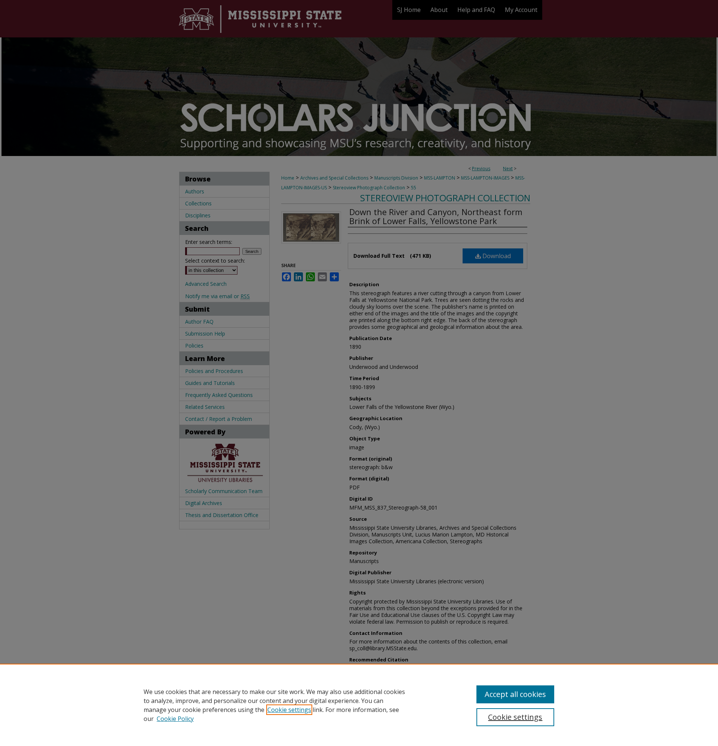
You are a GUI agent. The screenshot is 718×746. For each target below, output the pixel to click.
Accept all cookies (515, 694)
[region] (359, 705)
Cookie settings (289, 710)
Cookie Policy (175, 719)
